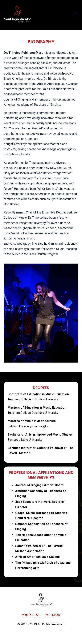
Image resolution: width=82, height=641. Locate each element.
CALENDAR (52, 615)
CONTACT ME (31, 615)
